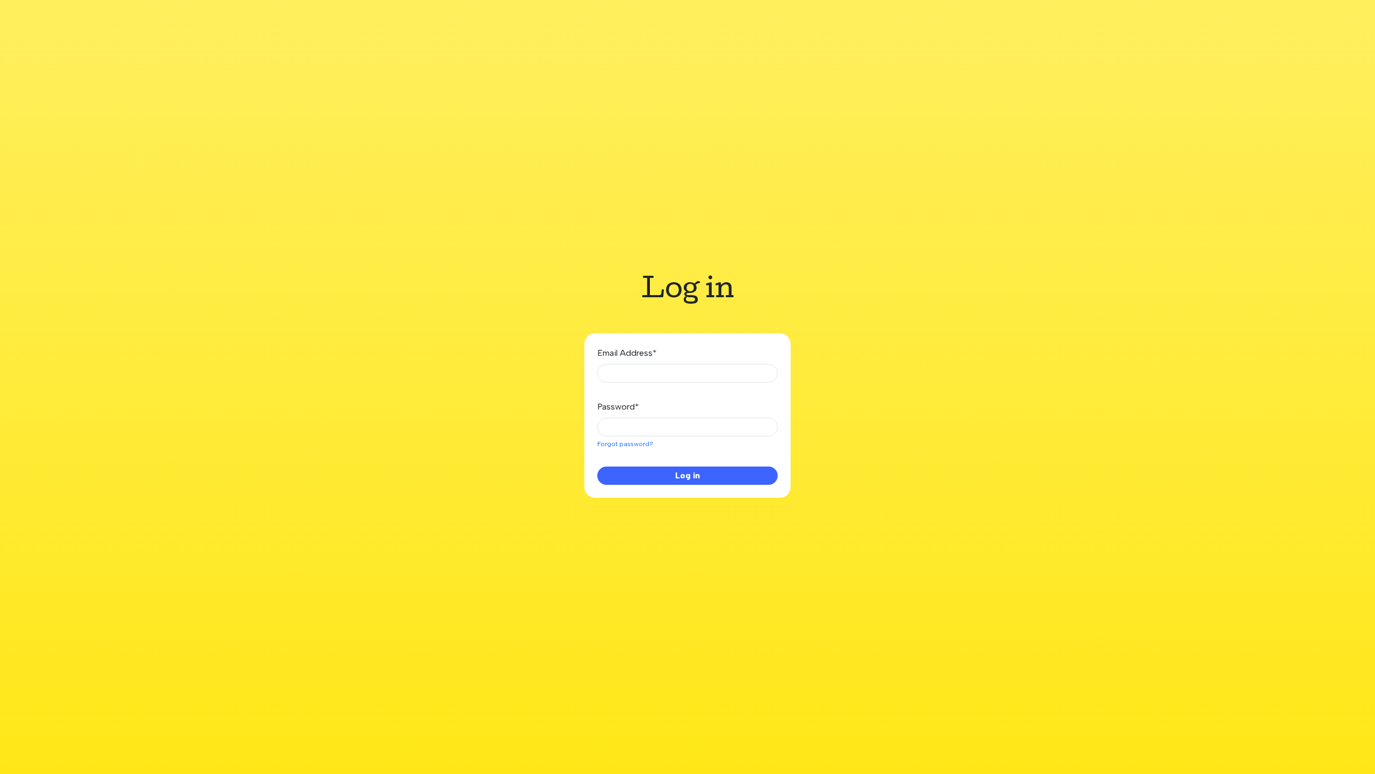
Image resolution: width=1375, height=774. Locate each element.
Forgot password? (625, 444)
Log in (687, 475)
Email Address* (627, 353)
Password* (618, 407)
